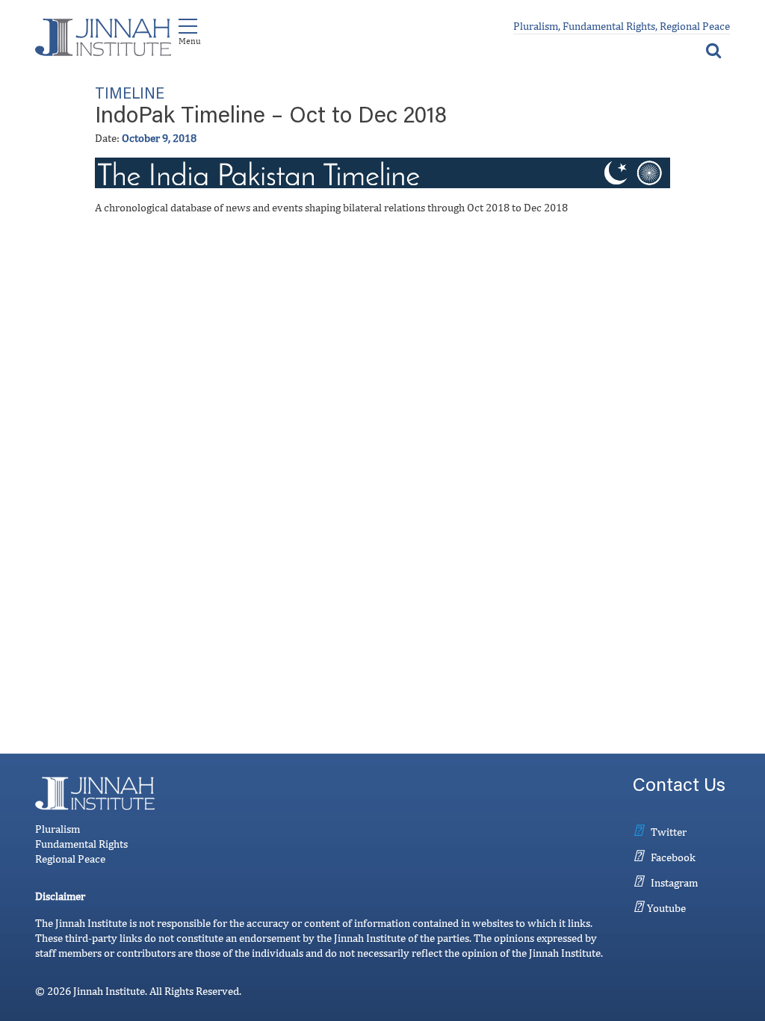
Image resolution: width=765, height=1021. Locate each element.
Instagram (674, 882)
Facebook (673, 857)
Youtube (666, 907)
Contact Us (679, 787)
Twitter (669, 831)
